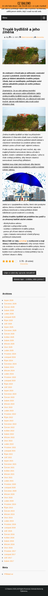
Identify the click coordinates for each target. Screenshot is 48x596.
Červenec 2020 (10, 491)
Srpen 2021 (8, 461)
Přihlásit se (8, 574)
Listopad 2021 (10, 451)
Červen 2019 (9, 511)
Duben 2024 (9, 367)
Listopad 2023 (10, 380)
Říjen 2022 (8, 417)
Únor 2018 (8, 548)
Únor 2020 (8, 497)
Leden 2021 (9, 481)
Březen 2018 (9, 544)
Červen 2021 (9, 467)
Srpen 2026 (8, 300)
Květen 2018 (9, 538)
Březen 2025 (9, 344)
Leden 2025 (9, 350)
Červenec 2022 (10, 424)
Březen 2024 (9, 370)
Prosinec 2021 (10, 447)
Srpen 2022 (8, 421)
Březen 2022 (9, 437)
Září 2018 (8, 531)
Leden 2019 (9, 521)
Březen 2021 (9, 474)
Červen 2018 (9, 534)
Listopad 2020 (10, 487)
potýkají (23, 241)
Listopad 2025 (10, 317)
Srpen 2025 (8, 327)
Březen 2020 (9, 494)
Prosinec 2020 (10, 484)
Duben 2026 (9, 310)
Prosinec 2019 (10, 504)
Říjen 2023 (8, 384)
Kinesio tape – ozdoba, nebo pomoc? (29, 279)
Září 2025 (8, 324)
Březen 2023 (9, 404)
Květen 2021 (9, 471)
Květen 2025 (9, 337)
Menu (4, 18)
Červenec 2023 (10, 394)
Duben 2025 (9, 340)
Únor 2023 (8, 407)
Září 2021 (8, 457)
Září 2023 (8, 387)
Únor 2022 (8, 441)
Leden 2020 (9, 501)
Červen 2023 (9, 397)
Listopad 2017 (10, 554)
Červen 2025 (9, 334)
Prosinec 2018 (10, 524)
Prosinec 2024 (10, 354)
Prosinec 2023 (10, 377)
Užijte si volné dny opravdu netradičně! (19, 273)
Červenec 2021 (10, 464)
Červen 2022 (9, 427)
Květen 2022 (9, 431)
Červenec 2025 (10, 330)
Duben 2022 (9, 434)
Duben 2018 (9, 541)
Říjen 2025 (8, 320)
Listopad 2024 (10, 357)
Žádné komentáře (27, 37)
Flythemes (23, 591)
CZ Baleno (24, 3)
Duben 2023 (9, 401)
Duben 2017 (9, 561)
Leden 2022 (9, 444)
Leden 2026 (9, 314)
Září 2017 (8, 558)
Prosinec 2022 (10, 414)
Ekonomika (40, 37)
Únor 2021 (8, 477)
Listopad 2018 (10, 528)
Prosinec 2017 (10, 551)
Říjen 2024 (8, 360)
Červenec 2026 (10, 304)
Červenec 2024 (10, 364)
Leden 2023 (9, 411)
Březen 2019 (9, 514)
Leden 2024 (9, 374)
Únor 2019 (8, 518)
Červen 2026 (9, 307)
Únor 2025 (8, 347)
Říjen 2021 (8, 454)
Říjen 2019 (8, 507)
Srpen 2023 (8, 390)
